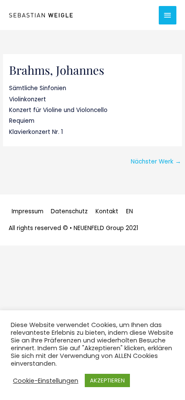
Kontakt (107, 211)
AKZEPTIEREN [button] (107, 380)
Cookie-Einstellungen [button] (45, 381)
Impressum (27, 211)
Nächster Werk (156, 162)
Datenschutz (69, 211)
